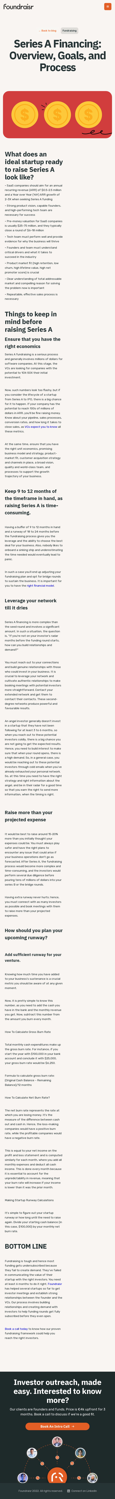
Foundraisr (54, 1284)
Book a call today (16, 1329)
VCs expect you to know (40, 426)
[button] (107, 6)
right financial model (40, 585)
